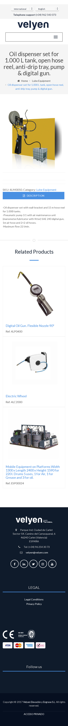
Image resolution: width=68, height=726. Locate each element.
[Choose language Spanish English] (47, 8)
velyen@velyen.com (37, 552)
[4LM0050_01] (34, 138)
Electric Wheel (16, 396)
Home (24, 80)
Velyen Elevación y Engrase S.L (39, 702)
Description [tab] (35, 195)
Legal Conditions (34, 599)
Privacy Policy (34, 603)
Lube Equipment (41, 80)
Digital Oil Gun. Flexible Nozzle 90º (30, 326)
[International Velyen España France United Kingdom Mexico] (22, 8)
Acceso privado (34, 714)
